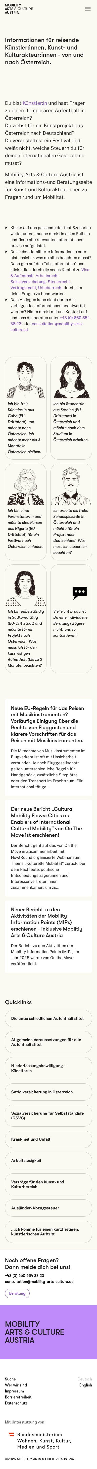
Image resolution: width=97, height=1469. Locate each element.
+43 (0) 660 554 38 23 (24, 1275)
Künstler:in (35, 103)
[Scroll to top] (86, 1458)
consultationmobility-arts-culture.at (39, 1281)
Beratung (17, 1293)
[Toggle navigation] (88, 9)
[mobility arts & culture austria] (19, 9)
